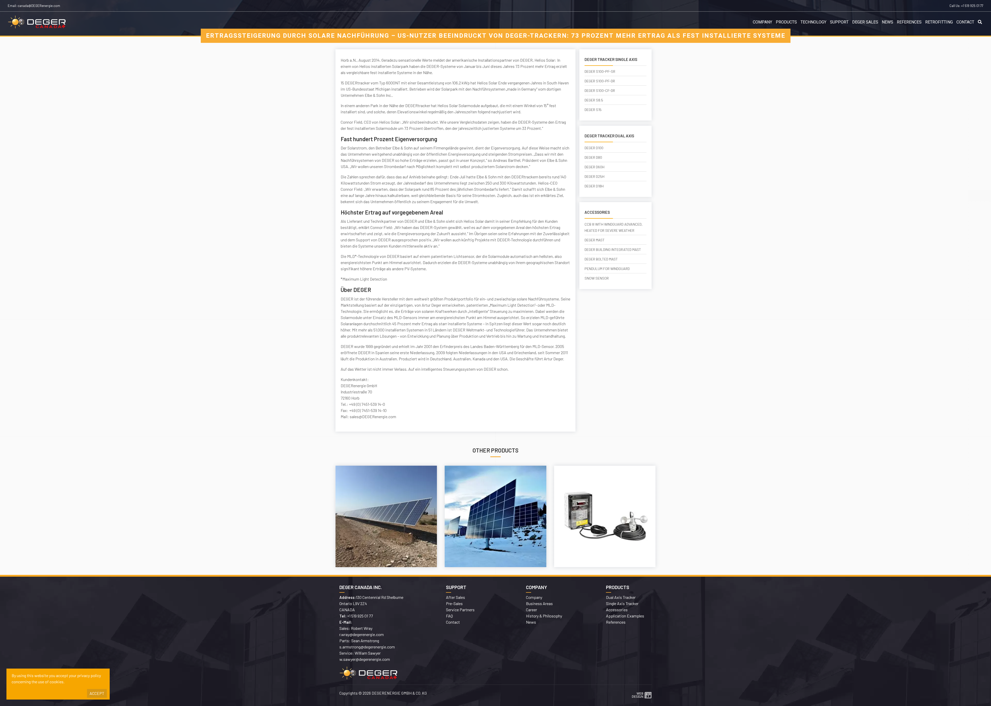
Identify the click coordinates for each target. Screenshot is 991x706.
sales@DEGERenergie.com (373, 416)
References (909, 22)
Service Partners (460, 609)
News (887, 22)
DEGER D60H (594, 167)
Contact (965, 22)
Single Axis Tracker (622, 603)
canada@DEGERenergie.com (39, 6)
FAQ (449, 615)
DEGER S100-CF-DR (600, 90)
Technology (813, 22)
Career (531, 609)
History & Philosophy (544, 615)
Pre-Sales (454, 603)
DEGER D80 (593, 157)
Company (762, 22)
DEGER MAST (595, 240)
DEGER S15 (593, 109)
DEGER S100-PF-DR (600, 81)
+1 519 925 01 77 (972, 6)
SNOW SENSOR (597, 278)
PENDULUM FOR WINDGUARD (607, 268)
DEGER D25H (594, 176)
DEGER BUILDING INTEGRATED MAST (613, 249)
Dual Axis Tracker (621, 597)
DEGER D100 (594, 148)
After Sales (455, 597)
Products (786, 22)
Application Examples (625, 615)
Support (839, 22)
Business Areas (539, 603)
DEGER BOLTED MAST (601, 259)
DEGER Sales (865, 22)
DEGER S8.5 (594, 100)
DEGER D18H (594, 186)
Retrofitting (939, 22)
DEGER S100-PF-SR (600, 71)
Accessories (617, 609)
